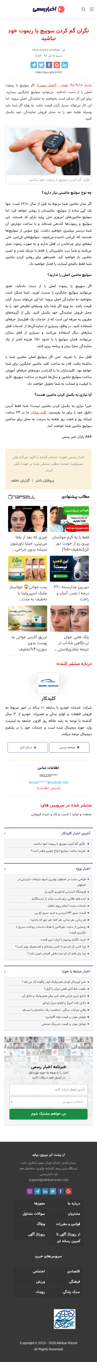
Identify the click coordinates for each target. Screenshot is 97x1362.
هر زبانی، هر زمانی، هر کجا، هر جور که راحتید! (58, 919)
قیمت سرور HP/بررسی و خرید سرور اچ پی (60, 912)
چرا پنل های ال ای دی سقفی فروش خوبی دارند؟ (56, 953)
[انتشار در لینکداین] (64, 65)
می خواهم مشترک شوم (48, 1114)
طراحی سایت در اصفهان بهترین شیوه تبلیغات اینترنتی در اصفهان (52, 882)
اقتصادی (73, 1272)
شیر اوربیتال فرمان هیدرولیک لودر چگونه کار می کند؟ (54, 981)
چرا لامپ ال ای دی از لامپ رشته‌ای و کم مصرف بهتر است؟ (50, 946)
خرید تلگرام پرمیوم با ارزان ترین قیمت (63, 939)
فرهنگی (74, 1282)
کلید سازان (38, 413)
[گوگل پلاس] (68, 1191)
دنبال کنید (26, 747)
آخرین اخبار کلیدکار (75, 834)
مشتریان (74, 1214)
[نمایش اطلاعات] (48, 788)
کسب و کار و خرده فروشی (50, 814)
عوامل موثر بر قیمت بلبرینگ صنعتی (64, 1024)
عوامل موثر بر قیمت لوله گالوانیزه (66, 1017)
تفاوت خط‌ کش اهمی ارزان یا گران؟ (65, 988)
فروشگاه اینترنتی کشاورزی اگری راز (65, 891)
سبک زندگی (71, 1292)
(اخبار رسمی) (46, 85)
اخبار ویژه (83, 869)
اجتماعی (39, 1272)
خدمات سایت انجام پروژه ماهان (67, 905)
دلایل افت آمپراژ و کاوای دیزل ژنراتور (64, 1003)
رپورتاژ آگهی (36, 1235)
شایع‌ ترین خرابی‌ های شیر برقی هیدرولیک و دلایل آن (54, 995)
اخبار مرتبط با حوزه (76, 972)
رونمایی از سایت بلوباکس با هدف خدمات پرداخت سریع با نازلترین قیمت (51, 930)
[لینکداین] (45, 1191)
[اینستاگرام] (29, 1191)
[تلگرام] (37, 1191)
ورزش (40, 1282)
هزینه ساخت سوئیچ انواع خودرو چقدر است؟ (58, 850)
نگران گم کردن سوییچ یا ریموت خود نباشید (59, 843)
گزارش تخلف (21, 481)
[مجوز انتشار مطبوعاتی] (64, 1320)
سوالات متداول (34, 1214)
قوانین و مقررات (68, 1224)
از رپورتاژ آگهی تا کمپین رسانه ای (68, 1238)
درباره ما (74, 1204)
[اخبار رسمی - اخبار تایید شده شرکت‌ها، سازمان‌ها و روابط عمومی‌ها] (48, 9)
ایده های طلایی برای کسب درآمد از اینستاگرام (59, 898)
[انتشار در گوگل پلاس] (57, 65)
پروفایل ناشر (44, 481)
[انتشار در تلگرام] (33, 65)
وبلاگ (41, 1224)
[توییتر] (53, 1191)
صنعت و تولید (81, 814)
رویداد (40, 1292)
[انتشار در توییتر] (41, 65)
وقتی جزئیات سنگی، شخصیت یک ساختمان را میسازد (54, 1010)
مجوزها (39, 1204)
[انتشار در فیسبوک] (49, 65)
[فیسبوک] (60, 1191)
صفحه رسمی (67, 747)
